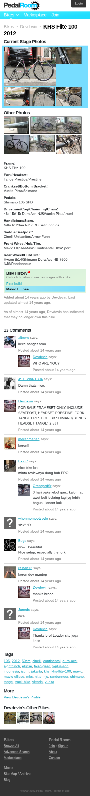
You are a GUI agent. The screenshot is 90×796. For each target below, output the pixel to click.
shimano (77, 676)
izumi (25, 671)
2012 (16, 661)
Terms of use (62, 790)
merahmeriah (10, 443)
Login (79, 3)
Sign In (63, 746)
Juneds (10, 614)
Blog (7, 780)
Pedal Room (22, 6)
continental (51, 661)
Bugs (10, 545)
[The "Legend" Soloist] (49, 718)
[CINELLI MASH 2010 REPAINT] (10, 718)
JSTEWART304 (10, 383)
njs (46, 676)
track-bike (22, 682)
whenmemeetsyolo (10, 523)
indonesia (11, 671)
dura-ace (69, 661)
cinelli (36, 661)
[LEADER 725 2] (36, 718)
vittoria (37, 682)
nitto (38, 676)
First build (14, 284)
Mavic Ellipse (17, 289)
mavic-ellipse (14, 676)
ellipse (27, 666)
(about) (29, 272)
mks (29, 676)
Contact (54, 758)
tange (8, 682)
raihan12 (10, 572)
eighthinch (12, 666)
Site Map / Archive (17, 774)
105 (7, 661)
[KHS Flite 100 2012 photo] (30, 50)
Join (55, 14)
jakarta (36, 671)
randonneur (59, 676)
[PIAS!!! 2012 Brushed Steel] (23, 718)
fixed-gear (42, 666)
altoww (10, 342)
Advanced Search (17, 752)
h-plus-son (60, 666)
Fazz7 (10, 466)
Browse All (11, 746)
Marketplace (35, 14)
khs (47, 671)
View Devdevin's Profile (22, 697)
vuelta (49, 682)
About (53, 752)
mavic (77, 671)
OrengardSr (24, 490)
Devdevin (59, 297)
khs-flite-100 (61, 671)
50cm (26, 661)
